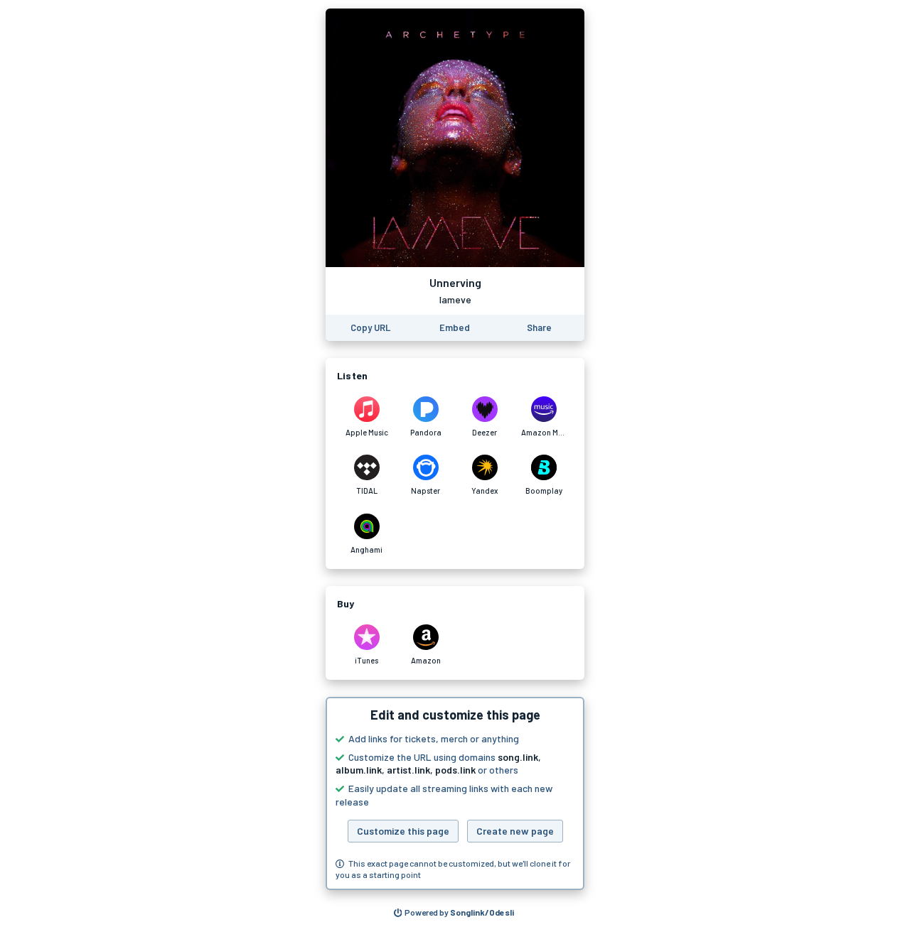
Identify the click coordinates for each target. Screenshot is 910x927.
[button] (455, 793)
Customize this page (403, 831)
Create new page (515, 831)
